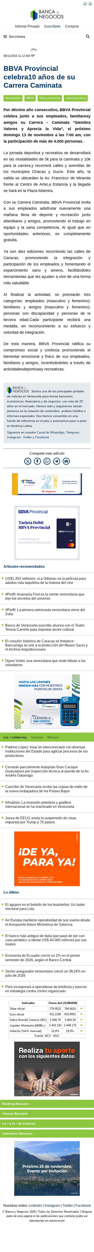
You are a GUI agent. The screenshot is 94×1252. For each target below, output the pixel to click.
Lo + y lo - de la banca (18, 1123)
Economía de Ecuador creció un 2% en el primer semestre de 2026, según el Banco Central (42, 958)
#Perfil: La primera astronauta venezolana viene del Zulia (45, 612)
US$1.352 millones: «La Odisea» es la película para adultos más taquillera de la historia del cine (45, 581)
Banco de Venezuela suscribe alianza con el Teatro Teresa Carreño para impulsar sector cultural (45, 627)
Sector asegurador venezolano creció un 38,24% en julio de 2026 (45, 973)
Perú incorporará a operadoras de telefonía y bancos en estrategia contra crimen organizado (46, 989)
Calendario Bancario (17, 1133)
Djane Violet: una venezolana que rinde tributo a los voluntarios (45, 663)
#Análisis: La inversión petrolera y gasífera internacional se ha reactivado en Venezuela (39, 804)
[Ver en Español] (90, 3)
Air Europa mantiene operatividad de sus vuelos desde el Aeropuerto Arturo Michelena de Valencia (47, 922)
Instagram (14, 437)
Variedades (13, 98)
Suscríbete (52, 26)
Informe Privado (27, 26)
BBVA (30, 98)
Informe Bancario (15, 1113)
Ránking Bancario (15, 1103)
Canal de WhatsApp (50, 432)
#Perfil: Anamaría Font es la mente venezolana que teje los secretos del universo (44, 596)
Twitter (27, 437)
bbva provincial (49, 98)
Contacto (72, 26)
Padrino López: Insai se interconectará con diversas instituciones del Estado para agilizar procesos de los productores (46, 751)
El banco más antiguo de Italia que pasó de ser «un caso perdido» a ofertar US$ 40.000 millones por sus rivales (46, 940)
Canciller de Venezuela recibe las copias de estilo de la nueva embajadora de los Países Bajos (46, 789)
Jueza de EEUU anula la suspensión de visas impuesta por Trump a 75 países (40, 820)
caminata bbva (76, 98)
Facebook (42, 437)
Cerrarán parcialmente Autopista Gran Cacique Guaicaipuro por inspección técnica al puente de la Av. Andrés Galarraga (47, 771)
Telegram (72, 432)
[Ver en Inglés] (85, 3)
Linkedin (36, 1205)
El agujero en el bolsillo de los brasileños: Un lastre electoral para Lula (45, 907)
